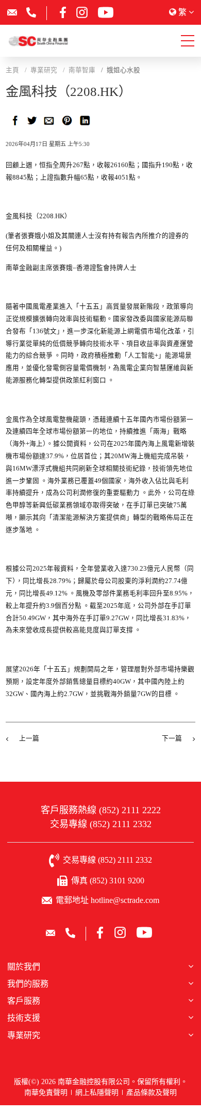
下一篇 (172, 738)
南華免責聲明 (46, 1092)
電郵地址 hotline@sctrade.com (107, 900)
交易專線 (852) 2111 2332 (101, 824)
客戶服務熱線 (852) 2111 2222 (101, 810)
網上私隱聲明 (97, 1092)
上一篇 (29, 738)
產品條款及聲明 (151, 1092)
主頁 (12, 70)
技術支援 (23, 1017)
